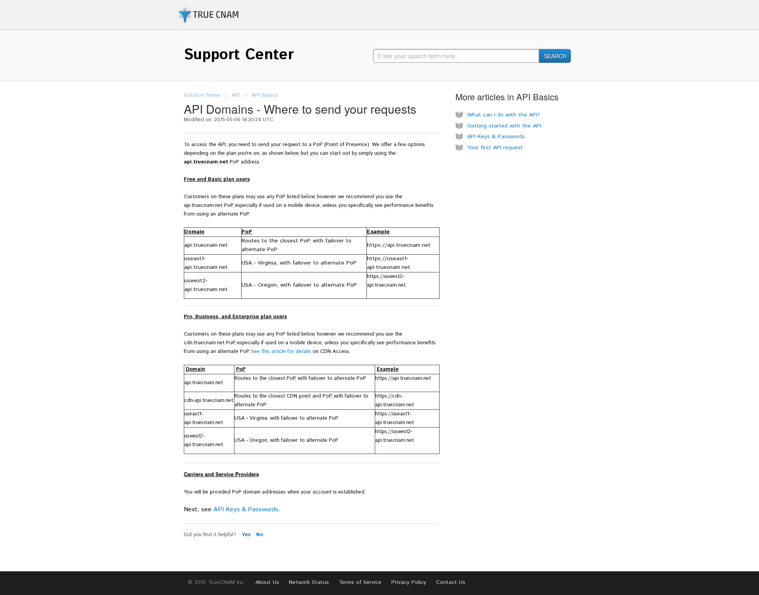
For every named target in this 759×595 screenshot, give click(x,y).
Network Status (309, 582)
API (236, 95)
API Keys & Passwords (245, 509)
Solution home (202, 95)
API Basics (264, 95)
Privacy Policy (408, 582)
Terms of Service (360, 582)
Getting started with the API (504, 126)
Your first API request (495, 148)
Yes (247, 535)
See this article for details (281, 351)
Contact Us (450, 582)
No (259, 535)
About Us (267, 582)
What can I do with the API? (503, 115)
